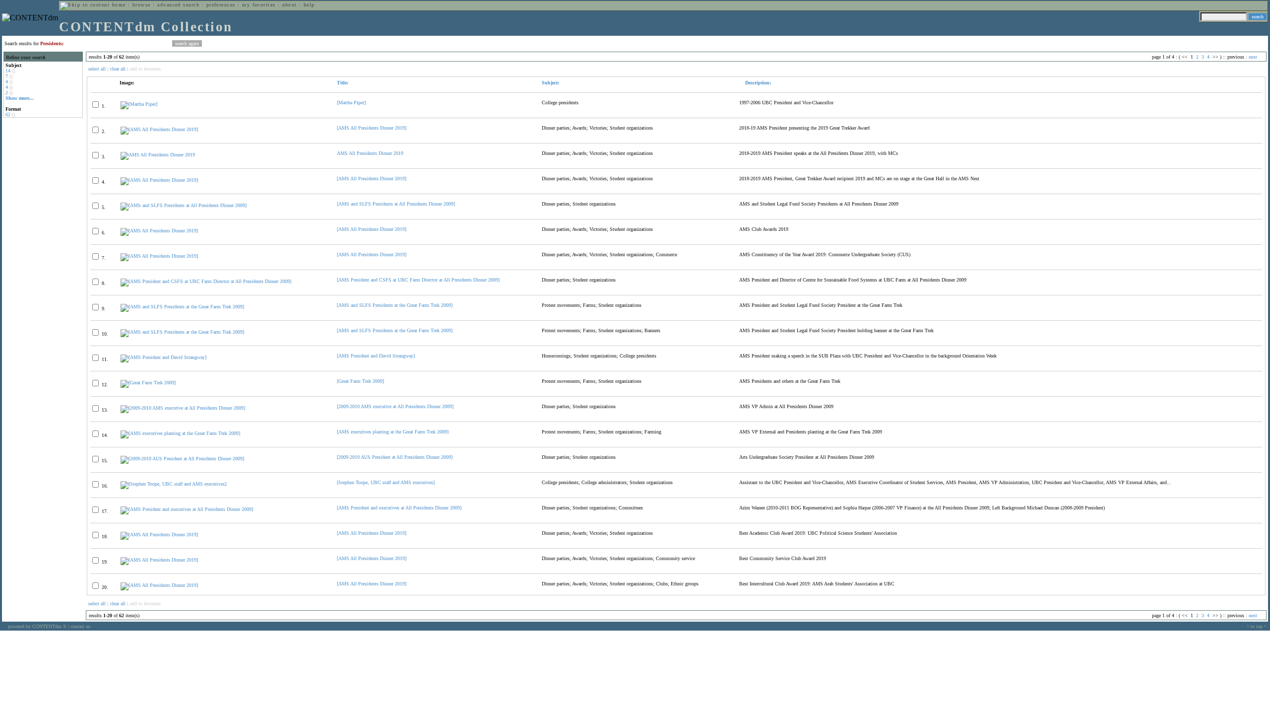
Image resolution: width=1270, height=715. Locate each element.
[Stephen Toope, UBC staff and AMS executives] (386, 482)
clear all (118, 69)
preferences (221, 4)
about (289, 4)
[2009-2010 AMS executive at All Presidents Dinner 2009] (395, 406)
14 (7, 70)
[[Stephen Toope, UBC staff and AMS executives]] (173, 484)
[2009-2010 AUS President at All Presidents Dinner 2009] (394, 457)
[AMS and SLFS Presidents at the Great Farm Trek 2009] (394, 305)
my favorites (259, 4)
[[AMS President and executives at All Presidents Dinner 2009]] (187, 509)
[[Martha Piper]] (139, 104)
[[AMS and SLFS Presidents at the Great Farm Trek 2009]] (182, 306)
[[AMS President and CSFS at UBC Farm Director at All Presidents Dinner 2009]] (206, 281)
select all (97, 69)
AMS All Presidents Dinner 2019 (370, 153)
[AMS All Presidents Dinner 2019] (371, 128)
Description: (757, 82)
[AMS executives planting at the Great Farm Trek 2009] (392, 431)
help (309, 4)
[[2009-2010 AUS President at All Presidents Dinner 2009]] (182, 458)
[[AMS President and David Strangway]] (163, 357)
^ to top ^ (1257, 626)
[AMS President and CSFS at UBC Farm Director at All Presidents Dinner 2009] (418, 280)
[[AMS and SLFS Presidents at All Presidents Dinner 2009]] (184, 205)
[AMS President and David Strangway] (376, 355)
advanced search (178, 4)
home (119, 4)
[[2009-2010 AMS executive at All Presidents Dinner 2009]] (183, 408)
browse (141, 4)
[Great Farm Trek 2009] (360, 381)
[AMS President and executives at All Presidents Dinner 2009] (399, 507)
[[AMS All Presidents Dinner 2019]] (159, 129)
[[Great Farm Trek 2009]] (148, 382)
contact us (80, 626)
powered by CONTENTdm (37, 626)
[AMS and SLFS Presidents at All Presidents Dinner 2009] (396, 204)
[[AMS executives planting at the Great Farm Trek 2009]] (180, 433)
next (1253, 57)
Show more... (19, 98)
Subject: (550, 82)
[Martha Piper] (351, 102)
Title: (342, 82)
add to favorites (145, 69)
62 (7, 114)
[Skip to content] (85, 4)
